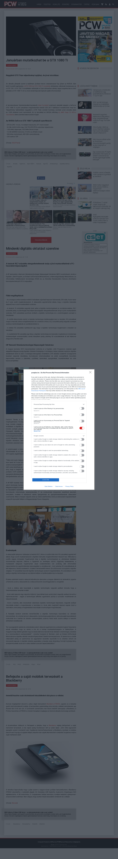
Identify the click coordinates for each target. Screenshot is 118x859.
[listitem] (59, 404)
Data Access (59, 486)
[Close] (91, 373)
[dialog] (59, 429)
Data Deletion (49, 486)
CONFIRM (45, 479)
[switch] (81, 408)
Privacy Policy (69, 486)
